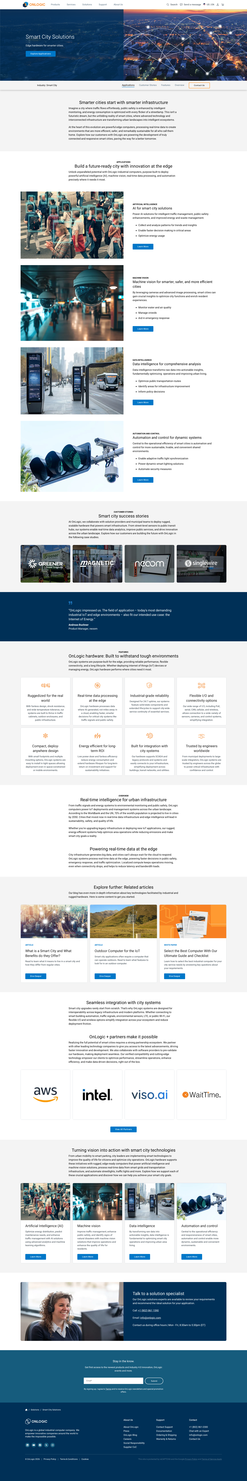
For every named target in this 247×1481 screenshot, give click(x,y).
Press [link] (126, 1431)
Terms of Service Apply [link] (212, 1459)
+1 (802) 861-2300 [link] (198, 1427)
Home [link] (26, 1410)
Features (165, 85)
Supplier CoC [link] (130, 1447)
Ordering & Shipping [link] (166, 1435)
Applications (128, 85)
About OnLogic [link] (131, 1427)
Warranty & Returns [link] (166, 1439)
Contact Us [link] (194, 1439)
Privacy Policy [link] (50, 1459)
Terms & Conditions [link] (69, 1459)
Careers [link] (127, 1439)
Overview (179, 85)
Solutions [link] (35, 1409)
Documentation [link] (164, 1431)
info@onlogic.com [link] (150, 1318)
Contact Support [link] (164, 1427)
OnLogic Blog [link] (130, 1435)
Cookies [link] (85, 1459)
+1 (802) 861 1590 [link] (148, 1311)
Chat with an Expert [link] (199, 1431)
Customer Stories (148, 85)
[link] (34, 4)
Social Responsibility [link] (134, 1443)
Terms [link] (108, 1389)
